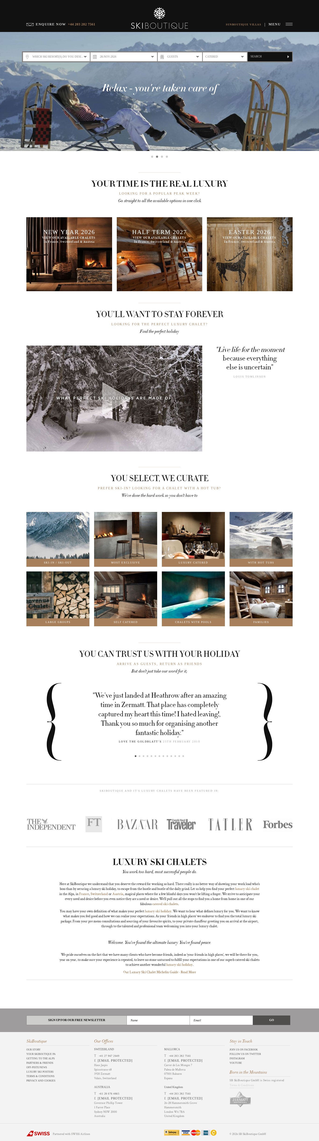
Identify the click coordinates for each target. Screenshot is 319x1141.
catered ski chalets (165, 904)
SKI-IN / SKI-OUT (58, 562)
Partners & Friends (39, 1062)
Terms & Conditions (40, 1076)
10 (171, 756)
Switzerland (99, 894)
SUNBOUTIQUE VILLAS (243, 24)
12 (179, 756)
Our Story (33, 1049)
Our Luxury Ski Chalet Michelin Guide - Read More (159, 972)
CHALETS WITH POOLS (193, 622)
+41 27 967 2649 (109, 1055)
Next (254, 721)
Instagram (237, 1058)
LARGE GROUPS (58, 622)
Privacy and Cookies (40, 1080)
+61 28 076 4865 (109, 1093)
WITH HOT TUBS (261, 562)
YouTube (236, 1062)
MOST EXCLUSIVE (125, 562)
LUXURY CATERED (193, 562)
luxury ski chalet (247, 889)
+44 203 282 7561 (180, 1055)
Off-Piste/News (36, 1067)
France (84, 894)
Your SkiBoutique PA (41, 1054)
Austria (117, 894)
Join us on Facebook (244, 1049)
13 (183, 756)
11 (175, 756)
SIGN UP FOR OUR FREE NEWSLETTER (76, 1020)
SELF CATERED (126, 622)
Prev (65, 721)
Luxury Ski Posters (39, 1071)
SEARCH (256, 56)
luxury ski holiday (158, 911)
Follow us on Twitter (245, 1054)
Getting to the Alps (40, 1058)
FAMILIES (261, 622)
